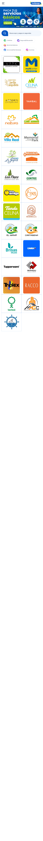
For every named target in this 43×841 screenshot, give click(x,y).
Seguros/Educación (26, 40)
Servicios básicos (12, 45)
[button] (3, 17)
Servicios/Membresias (14, 50)
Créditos (9, 40)
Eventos (31, 50)
